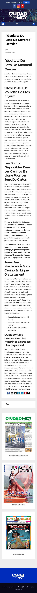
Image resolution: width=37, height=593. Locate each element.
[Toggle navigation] (17, 24)
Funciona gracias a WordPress (12, 587)
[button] (30, 24)
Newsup (29, 587)
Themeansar (18, 589)
